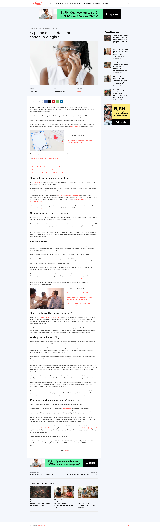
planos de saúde (75, 126)
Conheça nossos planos (100, 3)
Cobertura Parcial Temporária (77, 278)
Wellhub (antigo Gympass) (88, 428)
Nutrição (40, 208)
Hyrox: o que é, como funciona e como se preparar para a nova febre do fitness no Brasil (121, 39)
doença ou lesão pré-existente (49, 278)
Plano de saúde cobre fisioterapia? (42, 474)
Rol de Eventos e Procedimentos (50, 317)
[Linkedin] (61, 101)
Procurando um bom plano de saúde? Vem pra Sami (49, 173)
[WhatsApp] (57, 101)
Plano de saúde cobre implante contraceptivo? (82, 474)
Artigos (35, 28)
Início (31, 28)
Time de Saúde (66, 408)
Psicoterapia (48, 208)
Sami (50, 3)
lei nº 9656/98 (36, 182)
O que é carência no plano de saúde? (78, 293)
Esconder (66, 450)
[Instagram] (124, 525)
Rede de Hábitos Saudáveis (43, 428)
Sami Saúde (34, 91)
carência (42, 246)
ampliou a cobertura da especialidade (69, 195)
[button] (128, 3)
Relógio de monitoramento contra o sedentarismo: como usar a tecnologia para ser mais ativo (121, 80)
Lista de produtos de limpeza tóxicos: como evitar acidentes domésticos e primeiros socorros (86, 503)
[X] (50, 101)
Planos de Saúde (75, 3)
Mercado (87, 3)
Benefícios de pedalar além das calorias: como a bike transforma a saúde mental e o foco (121, 93)
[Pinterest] (53, 101)
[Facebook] (46, 101)
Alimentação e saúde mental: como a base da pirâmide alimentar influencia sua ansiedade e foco (63, 503)
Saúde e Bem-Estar (61, 3)
